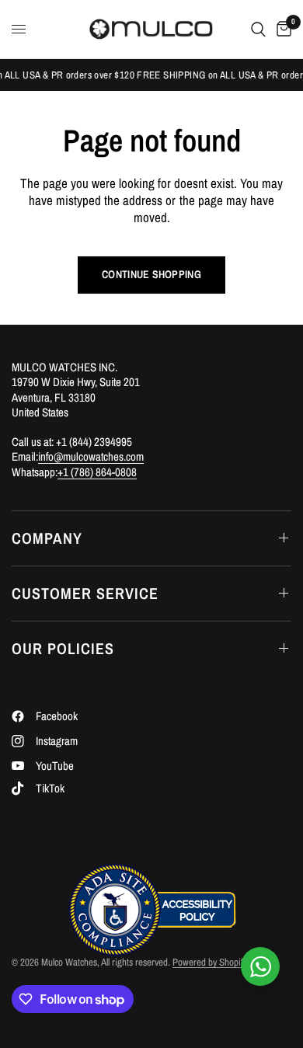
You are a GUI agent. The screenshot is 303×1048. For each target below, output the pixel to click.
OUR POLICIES (63, 648)
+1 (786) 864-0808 (97, 472)
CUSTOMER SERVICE (85, 593)
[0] (281, 29)
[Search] (258, 29)
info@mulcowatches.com (91, 456)
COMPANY (47, 537)
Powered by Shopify (209, 962)
